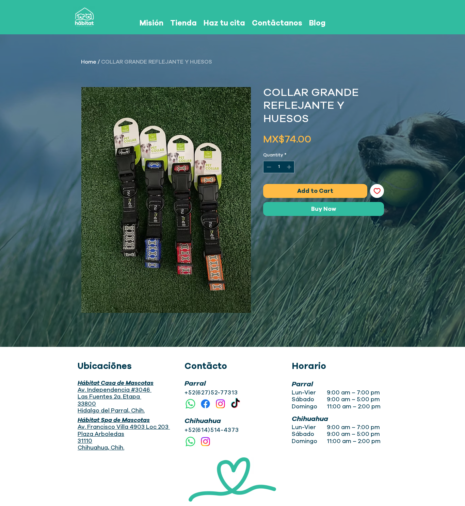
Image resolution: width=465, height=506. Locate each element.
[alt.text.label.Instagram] (220, 404)
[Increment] (290, 167)
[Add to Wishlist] (377, 191)
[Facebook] (205, 404)
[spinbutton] (279, 167)
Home (88, 62)
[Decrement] (268, 167)
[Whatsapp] (190, 404)
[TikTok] (235, 404)
